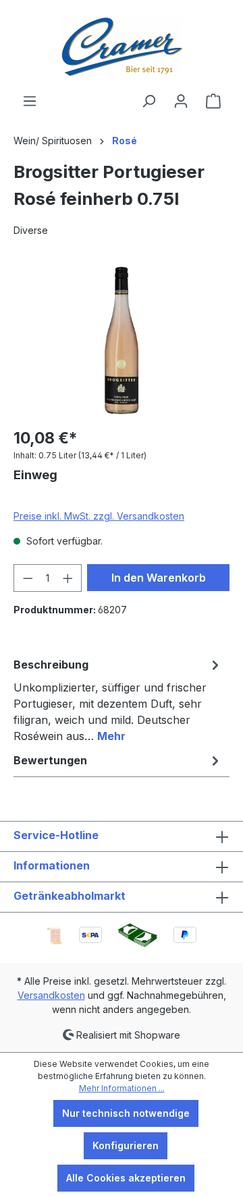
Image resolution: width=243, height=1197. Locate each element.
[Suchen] (148, 101)
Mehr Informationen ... (122, 1088)
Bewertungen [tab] (50, 760)
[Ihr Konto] (181, 101)
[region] (121, 340)
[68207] (121, 340)
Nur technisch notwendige (126, 1113)
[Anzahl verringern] (28, 578)
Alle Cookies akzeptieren (126, 1178)
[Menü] (30, 101)
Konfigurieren (125, 1145)
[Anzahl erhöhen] (68, 578)
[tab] (118, 699)
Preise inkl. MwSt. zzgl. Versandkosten (99, 516)
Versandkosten (51, 995)
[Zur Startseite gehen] (122, 46)
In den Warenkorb (158, 577)
